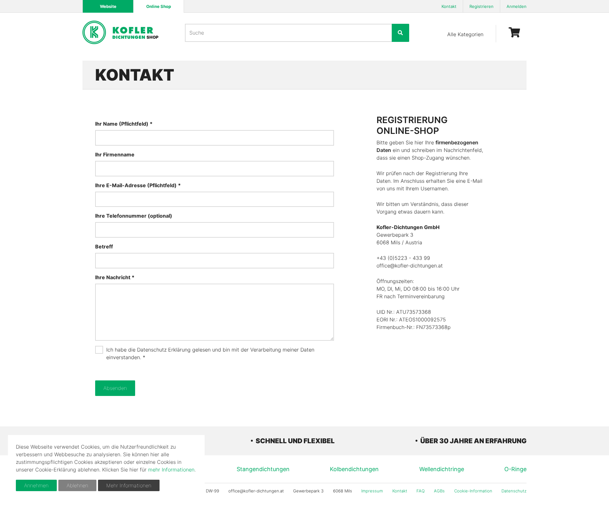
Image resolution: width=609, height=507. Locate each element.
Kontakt (449, 6)
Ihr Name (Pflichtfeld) (121, 124)
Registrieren (481, 6)
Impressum (372, 490)
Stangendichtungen (263, 469)
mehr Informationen (171, 469)
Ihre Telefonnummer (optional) (133, 216)
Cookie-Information (473, 490)
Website (108, 6)
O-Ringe (515, 469)
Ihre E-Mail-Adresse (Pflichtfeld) (136, 185)
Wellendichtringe (441, 469)
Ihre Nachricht (113, 277)
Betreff (104, 246)
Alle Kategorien (465, 34)
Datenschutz (514, 490)
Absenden (115, 388)
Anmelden (517, 6)
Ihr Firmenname (114, 154)
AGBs (439, 490)
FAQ (420, 490)
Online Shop (158, 6)
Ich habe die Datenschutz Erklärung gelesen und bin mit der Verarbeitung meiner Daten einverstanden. (210, 353)
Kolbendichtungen (354, 469)
